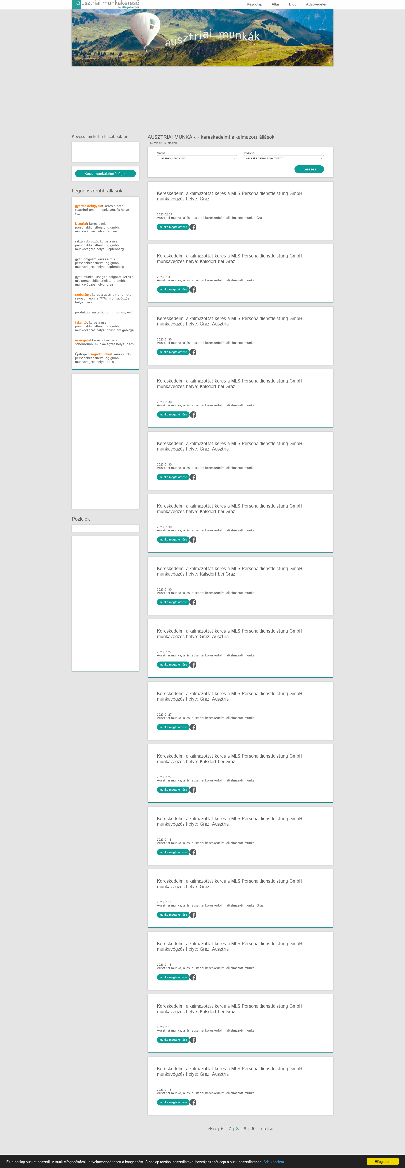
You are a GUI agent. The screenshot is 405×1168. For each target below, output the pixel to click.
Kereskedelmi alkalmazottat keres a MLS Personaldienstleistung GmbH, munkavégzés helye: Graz (230, 196)
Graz (259, 217)
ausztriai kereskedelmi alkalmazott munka (223, 217)
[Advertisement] (202, 97)
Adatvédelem (273, 1161)
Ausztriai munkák (172, 137)
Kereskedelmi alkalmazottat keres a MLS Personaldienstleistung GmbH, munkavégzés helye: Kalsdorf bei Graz (230, 259)
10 (253, 1129)
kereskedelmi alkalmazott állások (237, 137)
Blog (293, 4)
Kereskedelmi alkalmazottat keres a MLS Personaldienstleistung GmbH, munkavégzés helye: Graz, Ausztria (230, 321)
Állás (275, 4)
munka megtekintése (173, 227)
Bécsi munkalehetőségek (105, 174)
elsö (212, 1129)
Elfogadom (383, 1161)
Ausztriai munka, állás (173, 217)
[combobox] (197, 158)
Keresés (309, 169)
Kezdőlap (254, 4)
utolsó (266, 1129)
